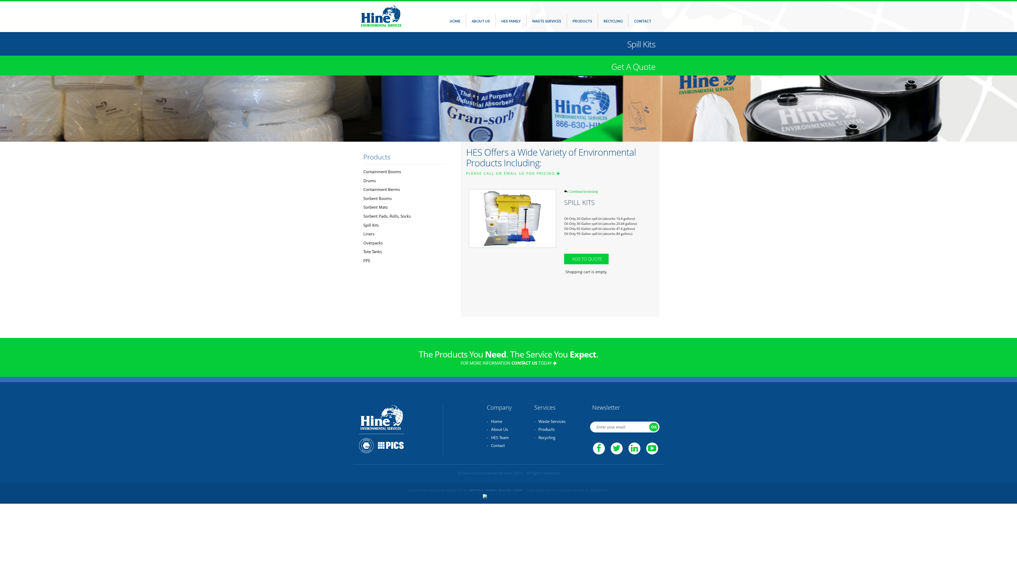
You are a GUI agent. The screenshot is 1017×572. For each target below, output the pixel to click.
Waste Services (546, 21)
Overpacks (373, 242)
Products (582, 21)
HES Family (511, 21)
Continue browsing (583, 191)
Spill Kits (371, 225)
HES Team (500, 437)
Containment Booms (382, 171)
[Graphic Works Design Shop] (485, 495)
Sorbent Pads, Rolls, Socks (387, 216)
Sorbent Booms (377, 198)
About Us (481, 21)
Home (455, 21)
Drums (369, 180)
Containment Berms (381, 189)
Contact (642, 21)
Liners (368, 233)
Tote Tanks (372, 251)
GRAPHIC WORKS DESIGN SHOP (496, 490)
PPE (366, 260)
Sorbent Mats (375, 207)
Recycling (613, 21)
